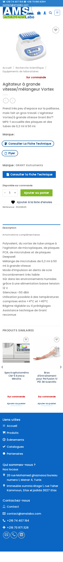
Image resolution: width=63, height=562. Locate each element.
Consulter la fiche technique (29, 143)
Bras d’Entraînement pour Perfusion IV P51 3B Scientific (46, 377)
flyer (11, 153)
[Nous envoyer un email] (6, 535)
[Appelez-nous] (13, 535)
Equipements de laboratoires (20, 71)
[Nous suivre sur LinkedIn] (21, 535)
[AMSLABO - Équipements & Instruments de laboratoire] (18, 13)
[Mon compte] (45, 13)
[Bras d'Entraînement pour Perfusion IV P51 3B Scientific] (46, 352)
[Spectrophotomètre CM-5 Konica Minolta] (16, 352)
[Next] (60, 374)
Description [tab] (9, 227)
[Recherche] (50, 12)
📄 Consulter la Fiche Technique (29, 174)
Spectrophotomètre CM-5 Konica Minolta (16, 375)
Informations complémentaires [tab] (21, 234)
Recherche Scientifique (30, 68)
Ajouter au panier (36, 193)
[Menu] (57, 13)
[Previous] (2, 374)
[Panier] (39, 13)
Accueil (7, 68)
